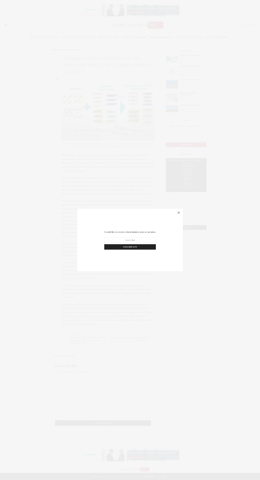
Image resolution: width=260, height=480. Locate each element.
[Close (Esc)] (178, 213)
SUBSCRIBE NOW (130, 247)
